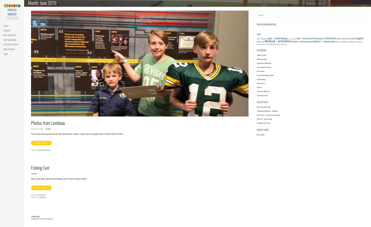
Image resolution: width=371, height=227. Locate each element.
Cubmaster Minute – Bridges (267, 111)
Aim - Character (262, 39)
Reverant (273, 44)
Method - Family (347, 42)
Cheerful (43, 197)
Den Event (260, 71)
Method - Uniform (357, 42)
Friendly (351, 39)
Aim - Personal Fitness (308, 38)
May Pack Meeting (263, 107)
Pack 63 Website (12, 12)
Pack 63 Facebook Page (266, 24)
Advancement (262, 59)
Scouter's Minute (263, 91)
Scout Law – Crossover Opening (268, 115)
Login (5, 53)
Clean (338, 39)
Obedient (259, 44)
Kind (258, 42)
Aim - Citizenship (277, 38)
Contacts (7, 30)
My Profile (261, 135)
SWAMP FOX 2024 (263, 123)
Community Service (264, 67)
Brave (322, 39)
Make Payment (9, 49)
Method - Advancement (301, 41)
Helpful (359, 38)
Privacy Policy (35, 216)
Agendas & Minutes (264, 63)
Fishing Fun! (40, 167)
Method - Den (338, 42)
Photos (48, 150)
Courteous (344, 39)
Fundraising (261, 79)
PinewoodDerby (266, 44)
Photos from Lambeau (48, 122)
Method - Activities (278, 41)
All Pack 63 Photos (10, 44)
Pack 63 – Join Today (264, 119)
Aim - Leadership (292, 39)
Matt (49, 129)
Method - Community (324, 41)
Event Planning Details (265, 75)
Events (6, 25)
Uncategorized (262, 95)
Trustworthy (283, 44)
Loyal (262, 42)
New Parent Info (9, 35)
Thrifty (278, 44)
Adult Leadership (9, 39)
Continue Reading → (41, 143)
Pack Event (41, 150)
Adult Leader (262, 55)
